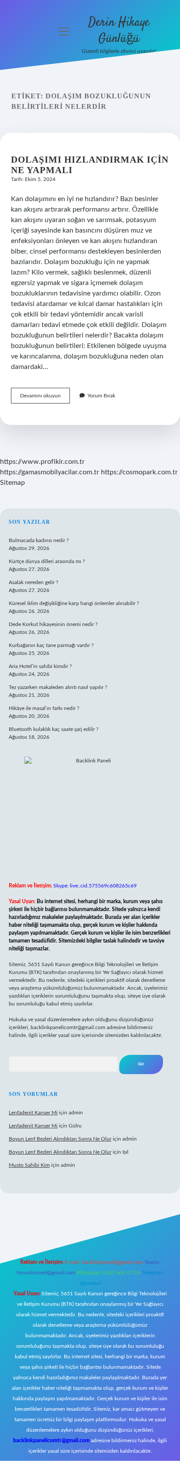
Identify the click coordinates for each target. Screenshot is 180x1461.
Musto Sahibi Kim (29, 1165)
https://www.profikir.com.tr (42, 461)
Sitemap (12, 482)
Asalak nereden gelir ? (33, 582)
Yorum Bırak (101, 395)
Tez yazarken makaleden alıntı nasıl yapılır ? (58, 687)
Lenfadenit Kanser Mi (33, 1112)
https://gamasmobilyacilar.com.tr (49, 472)
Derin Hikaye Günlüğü (118, 31)
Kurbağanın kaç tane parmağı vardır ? (51, 645)
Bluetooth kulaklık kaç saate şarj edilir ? (53, 729)
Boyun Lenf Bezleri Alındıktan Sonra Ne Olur (60, 1138)
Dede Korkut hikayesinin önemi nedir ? (53, 624)
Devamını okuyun (45, 398)
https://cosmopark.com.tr (139, 472)
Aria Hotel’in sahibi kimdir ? (40, 666)
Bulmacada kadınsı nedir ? (39, 540)
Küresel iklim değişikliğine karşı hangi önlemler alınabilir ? (74, 603)
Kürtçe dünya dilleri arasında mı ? (47, 561)
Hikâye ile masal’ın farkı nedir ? (44, 708)
